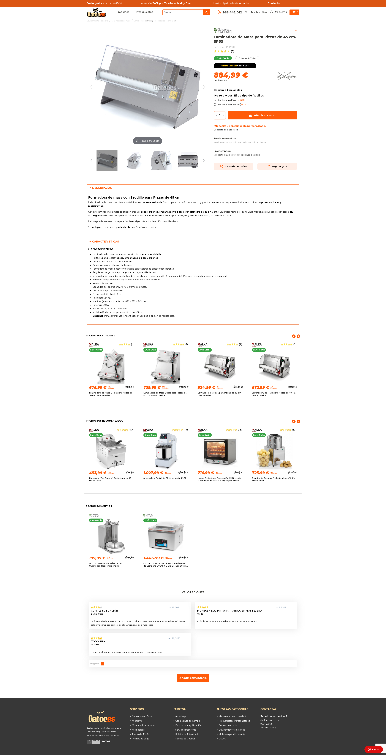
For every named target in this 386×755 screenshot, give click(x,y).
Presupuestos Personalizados (234, 721)
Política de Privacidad (186, 734)
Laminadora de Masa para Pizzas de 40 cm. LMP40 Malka (274, 394)
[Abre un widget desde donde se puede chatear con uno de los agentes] (373, 749)
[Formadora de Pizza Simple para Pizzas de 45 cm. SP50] (106, 161)
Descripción (102, 188)
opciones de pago (250, 155)
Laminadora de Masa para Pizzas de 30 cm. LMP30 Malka (220, 394)
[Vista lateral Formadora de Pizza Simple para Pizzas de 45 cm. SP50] (134, 161)
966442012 (266, 724)
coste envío (224, 155)
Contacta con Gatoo (142, 716)
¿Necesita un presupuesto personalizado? (240, 126)
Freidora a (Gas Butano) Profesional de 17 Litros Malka (110, 479)
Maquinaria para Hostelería (233, 716)
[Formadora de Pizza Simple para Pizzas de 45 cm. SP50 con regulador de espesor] (161, 161)
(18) (240, 429)
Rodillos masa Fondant (234, 104)
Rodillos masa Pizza (231, 99)
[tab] (193, 188)
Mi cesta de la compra (143, 725)
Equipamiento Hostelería (232, 729)
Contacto (274, 3)
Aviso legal (181, 716)
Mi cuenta (137, 721)
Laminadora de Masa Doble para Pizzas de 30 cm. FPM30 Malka (110, 394)
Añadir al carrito (265, 115)
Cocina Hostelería (228, 725)
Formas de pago (140, 738)
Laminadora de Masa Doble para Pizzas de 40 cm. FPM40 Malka (165, 394)
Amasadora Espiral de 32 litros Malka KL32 (164, 478)
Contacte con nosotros (226, 130)
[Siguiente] (203, 87)
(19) (186, 429)
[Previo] (91, 87)
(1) (132, 344)
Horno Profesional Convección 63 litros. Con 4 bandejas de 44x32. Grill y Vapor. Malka (220, 479)
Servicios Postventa (185, 729)
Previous (294, 336)
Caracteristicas (105, 241)
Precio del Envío (140, 734)
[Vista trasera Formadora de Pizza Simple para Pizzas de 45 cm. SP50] (188, 161)
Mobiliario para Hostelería (232, 734)
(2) (240, 344)
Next (298, 336)
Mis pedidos (138, 729)
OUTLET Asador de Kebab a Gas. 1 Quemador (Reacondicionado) (106, 564)
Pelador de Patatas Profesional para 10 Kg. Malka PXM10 (273, 479)
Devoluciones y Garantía (188, 725)
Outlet (222, 738)
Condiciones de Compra (187, 721)
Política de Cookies (185, 738)
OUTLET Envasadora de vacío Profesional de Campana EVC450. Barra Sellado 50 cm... (165, 564)
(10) (131, 429)
